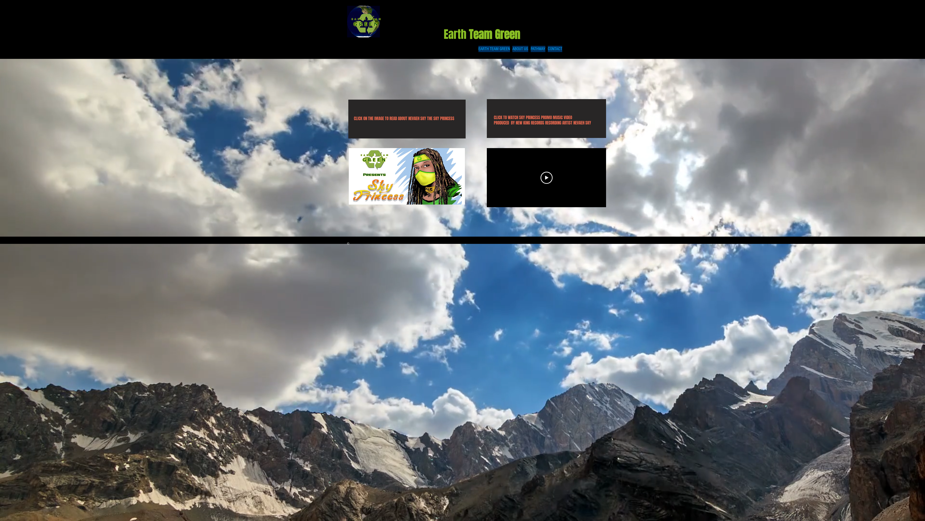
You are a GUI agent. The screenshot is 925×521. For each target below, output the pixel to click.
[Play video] (547, 178)
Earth (483, 34)
